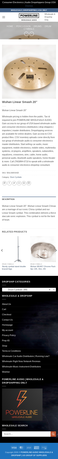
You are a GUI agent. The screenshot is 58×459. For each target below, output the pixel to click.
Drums (38, 26)
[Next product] (26, 34)
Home (10, 26)
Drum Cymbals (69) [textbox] (27, 290)
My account (7, 330)
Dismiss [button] (29, 6)
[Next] (55, 255)
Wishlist (6, 372)
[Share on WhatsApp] (4, 183)
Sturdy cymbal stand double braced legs (14, 267)
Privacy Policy (9, 335)
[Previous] (2, 255)
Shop (4, 346)
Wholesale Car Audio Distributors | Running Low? (26, 356)
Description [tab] (8, 199)
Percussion (23, 26)
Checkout (6, 314)
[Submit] (53, 434)
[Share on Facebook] (9, 183)
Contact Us (7, 320)
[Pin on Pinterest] (24, 183)
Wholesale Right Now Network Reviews (21, 361)
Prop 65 (6, 340)
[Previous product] (32, 34)
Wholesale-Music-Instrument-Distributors (21, 366)
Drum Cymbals (16, 177)
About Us (6, 304)
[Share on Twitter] (14, 183)
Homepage (7, 325)
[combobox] (29, 290)
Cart (4, 309)
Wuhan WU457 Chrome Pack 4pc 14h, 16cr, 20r (42, 267)
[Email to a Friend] (19, 183)
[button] (3, 17)
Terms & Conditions (11, 351)
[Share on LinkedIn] (29, 183)
